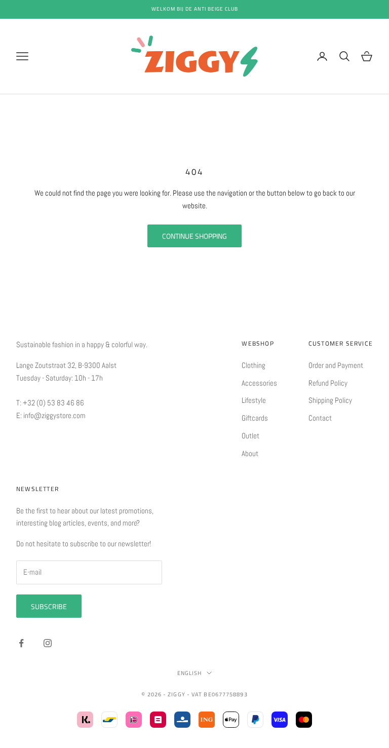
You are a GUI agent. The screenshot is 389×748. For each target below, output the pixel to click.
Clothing (253, 365)
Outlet (250, 435)
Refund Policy (327, 383)
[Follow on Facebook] (21, 643)
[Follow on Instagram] (48, 643)
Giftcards (255, 418)
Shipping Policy (330, 400)
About (250, 453)
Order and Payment (335, 365)
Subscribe (49, 606)
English (189, 673)
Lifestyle (254, 400)
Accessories (259, 383)
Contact (320, 418)
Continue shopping (194, 236)
